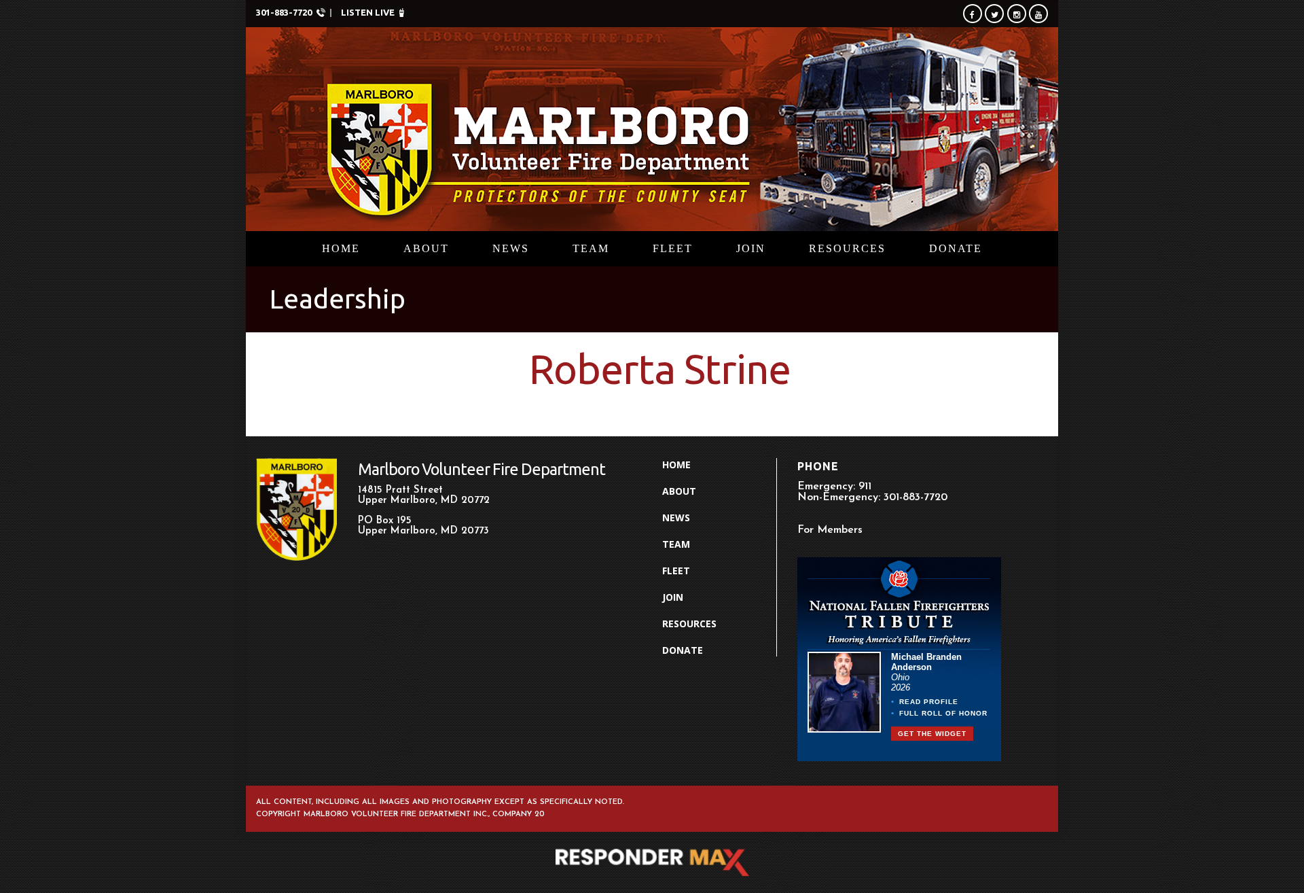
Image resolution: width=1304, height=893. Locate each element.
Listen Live (368, 12)
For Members (830, 530)
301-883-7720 (284, 12)
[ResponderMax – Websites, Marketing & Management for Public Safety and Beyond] (652, 862)
